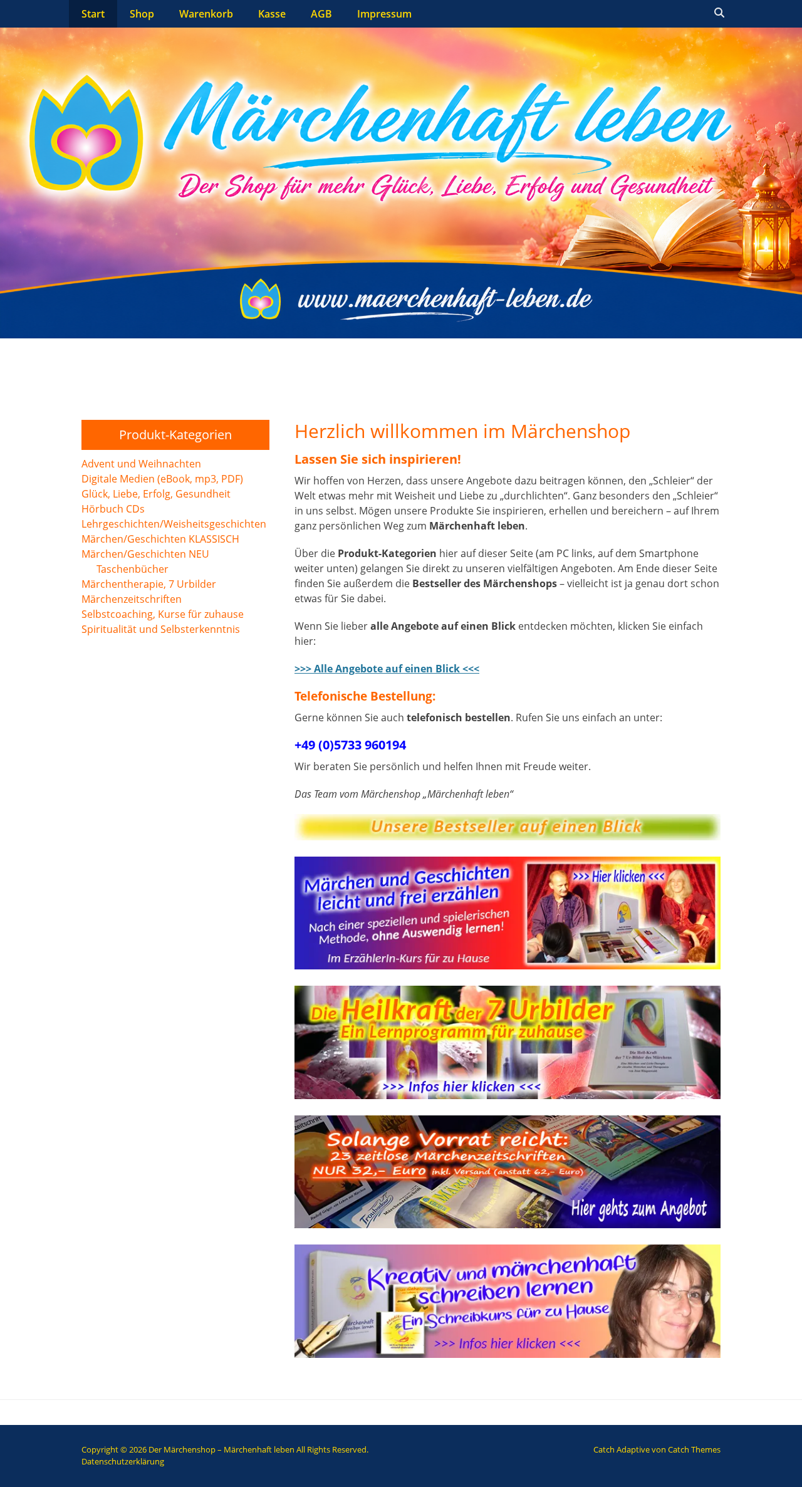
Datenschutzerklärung (122, 1461)
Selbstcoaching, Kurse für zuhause (162, 614)
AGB (321, 14)
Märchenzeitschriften (131, 599)
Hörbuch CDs (113, 509)
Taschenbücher (132, 569)
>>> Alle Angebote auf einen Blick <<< (386, 669)
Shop (142, 14)
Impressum (384, 14)
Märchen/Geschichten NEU (145, 554)
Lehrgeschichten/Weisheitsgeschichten (173, 524)
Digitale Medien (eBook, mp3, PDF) (162, 479)
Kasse (272, 14)
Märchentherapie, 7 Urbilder (148, 584)
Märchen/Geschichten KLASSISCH (160, 539)
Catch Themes (694, 1449)
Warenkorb (206, 14)
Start (93, 14)
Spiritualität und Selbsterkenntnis (160, 629)
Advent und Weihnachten (141, 464)
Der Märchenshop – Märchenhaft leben (221, 1449)
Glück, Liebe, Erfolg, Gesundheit (156, 494)
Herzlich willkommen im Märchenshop (462, 431)
